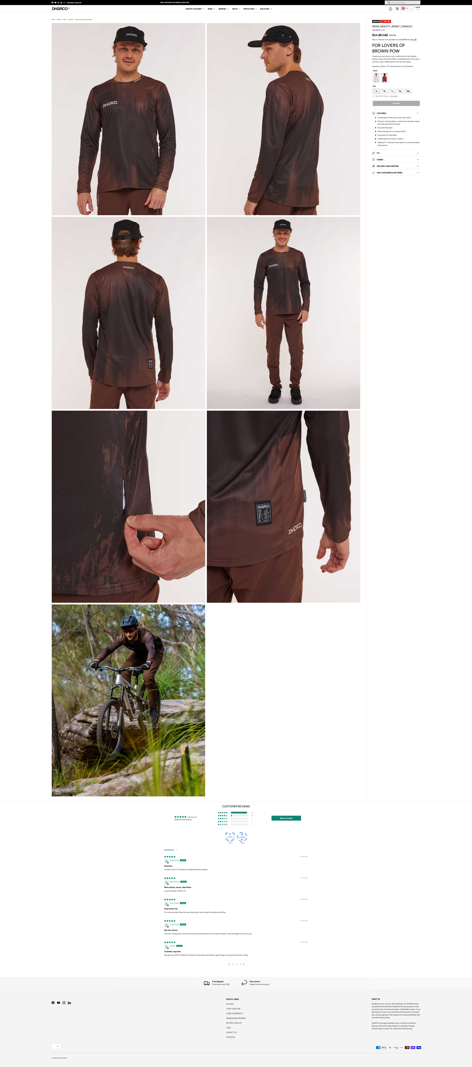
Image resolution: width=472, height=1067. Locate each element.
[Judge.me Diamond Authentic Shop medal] (230, 837)
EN (407, 8)
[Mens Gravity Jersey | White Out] (376, 78)
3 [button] (236, 964)
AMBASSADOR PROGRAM (236, 1018)
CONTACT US (231, 1032)
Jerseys (70, 19)
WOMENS (222, 9)
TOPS (64, 19)
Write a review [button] (286, 818)
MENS (210, 9)
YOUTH (234, 9)
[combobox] (402, 2)
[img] (169, 857)
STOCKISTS (230, 1037)
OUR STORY (264, 9)
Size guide (394, 96)
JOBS (228, 1028)
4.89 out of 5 (192, 817)
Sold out (396, 103)
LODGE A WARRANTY (234, 1013)
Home (53, 19)
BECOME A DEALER (74, 3)
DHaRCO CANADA (61, 1058)
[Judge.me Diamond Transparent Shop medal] (242, 837)
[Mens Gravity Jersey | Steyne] (384, 78)
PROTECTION (248, 9)
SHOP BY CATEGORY (194, 9)
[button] (397, 8)
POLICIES (230, 1004)
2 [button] (232, 964)
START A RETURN (233, 1009)
